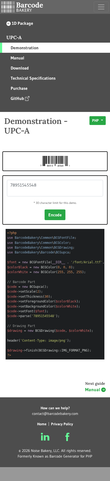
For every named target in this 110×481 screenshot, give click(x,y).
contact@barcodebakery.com (55, 413)
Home (41, 424)
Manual (17, 57)
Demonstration (24, 47)
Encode (55, 214)
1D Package (22, 23)
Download (20, 68)
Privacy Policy (62, 424)
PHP (96, 120)
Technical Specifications (33, 78)
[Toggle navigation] (101, 7)
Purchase (19, 88)
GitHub (17, 98)
